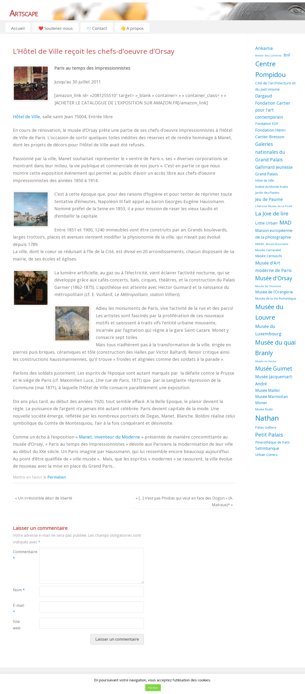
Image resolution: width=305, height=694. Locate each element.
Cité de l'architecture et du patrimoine (275, 86)
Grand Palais (266, 174)
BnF (287, 55)
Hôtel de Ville (26, 116)
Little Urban (266, 223)
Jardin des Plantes (267, 193)
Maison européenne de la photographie (273, 234)
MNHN (259, 244)
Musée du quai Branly (275, 347)
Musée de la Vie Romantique (275, 298)
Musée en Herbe (265, 361)
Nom (19, 589)
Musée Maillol (267, 390)
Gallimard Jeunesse (274, 167)
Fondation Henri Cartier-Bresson (270, 133)
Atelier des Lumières (268, 55)
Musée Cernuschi (268, 255)
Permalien (56, 477)
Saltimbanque (267, 448)
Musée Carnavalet (268, 250)
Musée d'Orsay (273, 278)
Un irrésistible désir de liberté (43, 498)
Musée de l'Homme (268, 286)
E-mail (18, 609)
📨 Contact (96, 28)
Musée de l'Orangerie (274, 292)
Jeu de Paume (269, 199)
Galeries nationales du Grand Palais (270, 152)
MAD (285, 222)
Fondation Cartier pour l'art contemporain (272, 110)
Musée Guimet (273, 368)
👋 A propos (132, 28)
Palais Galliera (265, 427)
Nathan (267, 418)
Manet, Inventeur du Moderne (109, 437)
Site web (16, 625)
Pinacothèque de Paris (272, 442)
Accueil (18, 28)
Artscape (24, 13)
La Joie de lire (271, 213)
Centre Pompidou (270, 69)
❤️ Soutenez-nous (55, 28)
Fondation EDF (266, 123)
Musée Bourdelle (277, 244)
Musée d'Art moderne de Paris (273, 266)
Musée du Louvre (269, 312)
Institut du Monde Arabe (271, 187)
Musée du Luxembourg (268, 330)
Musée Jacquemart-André (274, 380)
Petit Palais (269, 434)
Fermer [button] (153, 687)
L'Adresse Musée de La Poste (273, 206)
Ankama (264, 48)
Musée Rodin (264, 409)
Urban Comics (266, 454)
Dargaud (263, 96)
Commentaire (19, 555)
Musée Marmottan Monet (271, 399)
